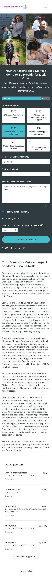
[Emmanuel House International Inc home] (15, 6)
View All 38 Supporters (26, 556)
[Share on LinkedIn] (20, 248)
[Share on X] (15, 248)
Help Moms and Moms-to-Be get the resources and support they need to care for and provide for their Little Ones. (26, 87)
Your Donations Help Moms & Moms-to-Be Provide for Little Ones (26, 74)
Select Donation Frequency (16, 156)
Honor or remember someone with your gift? (23, 225)
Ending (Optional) (10, 169)
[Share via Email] (24, 248)
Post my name (12, 218)
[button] (45, 6)
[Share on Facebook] (11, 248)
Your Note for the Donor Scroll (16, 181)
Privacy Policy (26, 571)
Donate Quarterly (26, 239)
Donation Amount (10, 105)
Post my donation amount (17, 211)
